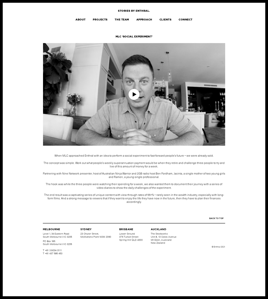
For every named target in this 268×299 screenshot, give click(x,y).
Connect (186, 20)
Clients (166, 20)
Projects (100, 20)
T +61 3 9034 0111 (52, 251)
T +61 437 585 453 (53, 254)
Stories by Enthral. (134, 11)
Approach (144, 20)
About (80, 20)
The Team (122, 20)
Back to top (216, 218)
